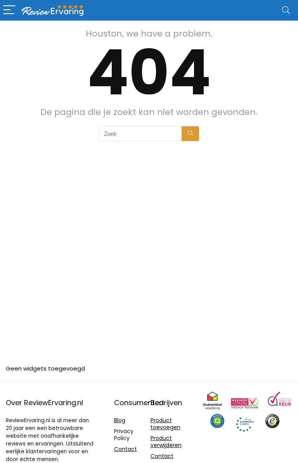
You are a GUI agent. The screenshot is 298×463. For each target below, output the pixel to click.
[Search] (286, 10)
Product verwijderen (166, 441)
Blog (119, 420)
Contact (125, 449)
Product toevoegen (165, 423)
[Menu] (9, 10)
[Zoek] (190, 133)
